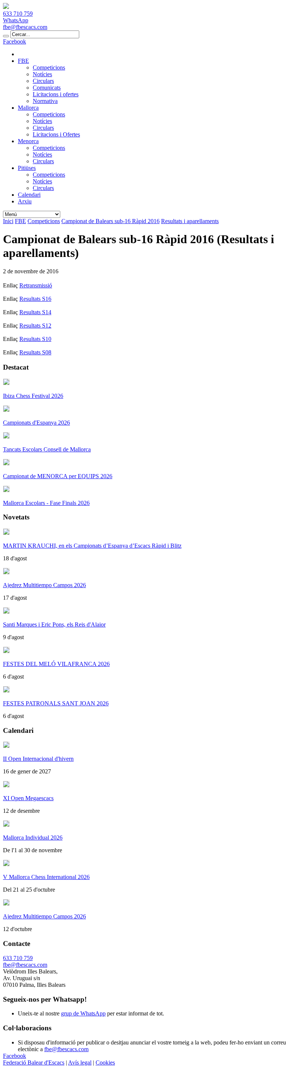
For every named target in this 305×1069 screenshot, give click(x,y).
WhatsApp (15, 20)
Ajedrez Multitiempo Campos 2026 (44, 585)
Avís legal (80, 1062)
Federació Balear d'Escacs (33, 1062)
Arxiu (25, 201)
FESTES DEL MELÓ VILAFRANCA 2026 (56, 664)
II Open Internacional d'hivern (38, 759)
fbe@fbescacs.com (25, 27)
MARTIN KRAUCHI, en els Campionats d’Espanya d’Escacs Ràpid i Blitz (92, 545)
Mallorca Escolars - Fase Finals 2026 (46, 503)
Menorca (28, 141)
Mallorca (28, 107)
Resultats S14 (35, 312)
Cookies (105, 1062)
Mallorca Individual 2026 (32, 837)
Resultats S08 (35, 352)
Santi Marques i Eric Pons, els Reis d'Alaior (54, 624)
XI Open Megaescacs (28, 798)
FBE (23, 61)
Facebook (14, 41)
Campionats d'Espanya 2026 (36, 422)
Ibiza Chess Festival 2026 (33, 396)
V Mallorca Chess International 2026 (46, 877)
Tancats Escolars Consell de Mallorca (47, 449)
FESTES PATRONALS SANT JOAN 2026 (56, 703)
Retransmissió (35, 285)
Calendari (29, 194)
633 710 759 (18, 13)
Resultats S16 (35, 299)
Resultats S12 (35, 325)
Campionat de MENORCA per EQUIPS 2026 (57, 476)
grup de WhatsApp (83, 1013)
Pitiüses (27, 168)
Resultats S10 (35, 339)
